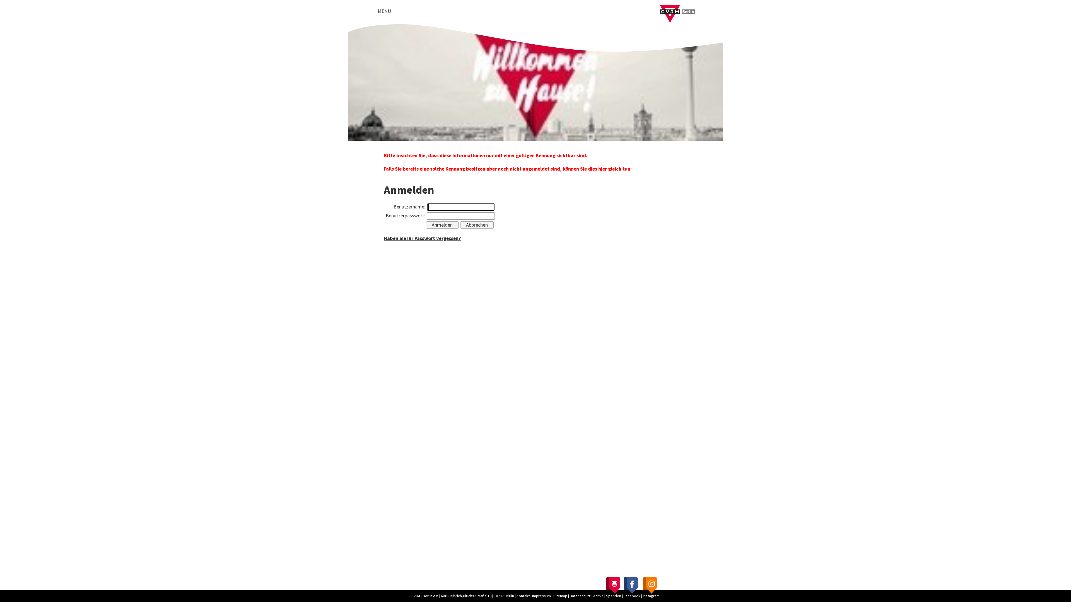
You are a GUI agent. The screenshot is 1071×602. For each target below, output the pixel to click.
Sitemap (560, 596)
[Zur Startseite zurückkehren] (677, 8)
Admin (598, 596)
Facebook (632, 596)
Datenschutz (580, 596)
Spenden (613, 596)
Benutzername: (409, 206)
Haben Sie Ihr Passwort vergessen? (422, 238)
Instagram (651, 596)
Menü (384, 11)
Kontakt (523, 596)
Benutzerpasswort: (405, 215)
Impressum (541, 596)
